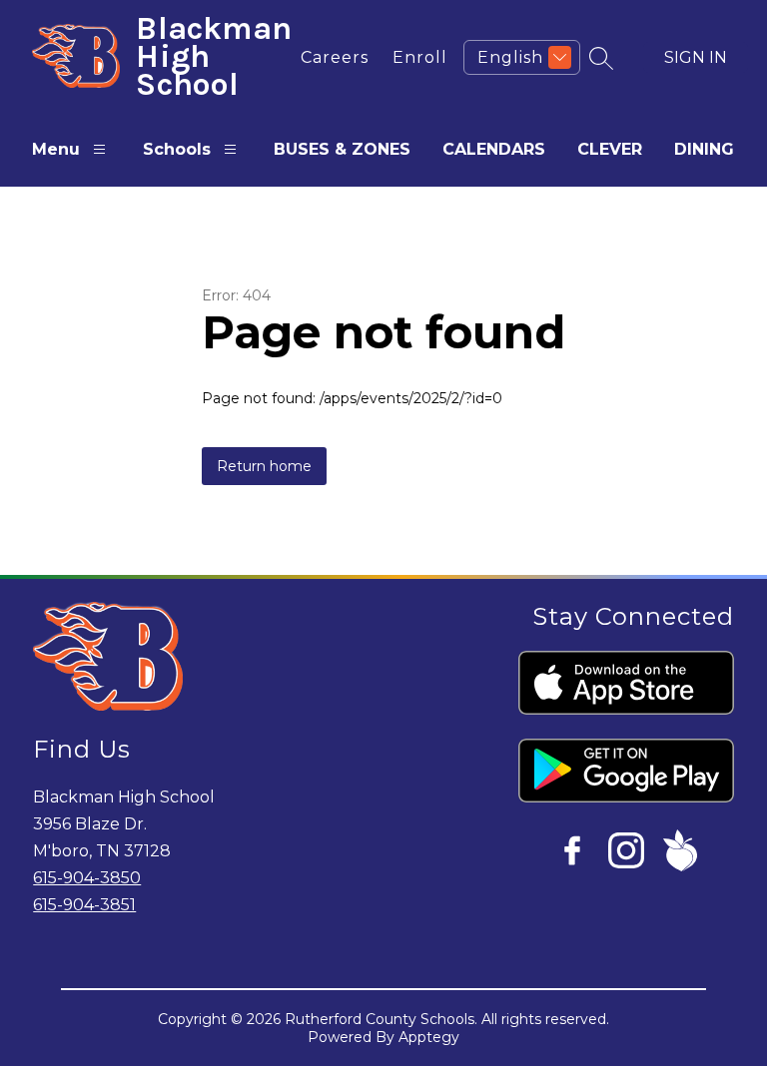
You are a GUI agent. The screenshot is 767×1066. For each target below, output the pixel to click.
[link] (335, 57)
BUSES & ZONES (342, 149)
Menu (56, 149)
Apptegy (428, 1037)
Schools (177, 149)
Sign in (695, 57)
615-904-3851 (84, 904)
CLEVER (609, 149)
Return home (264, 466)
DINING (704, 149)
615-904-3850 (87, 877)
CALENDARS (493, 149)
